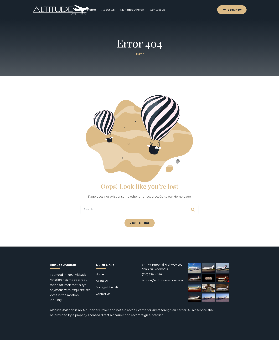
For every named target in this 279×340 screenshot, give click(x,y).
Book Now (234, 9)
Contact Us (157, 9)
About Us (108, 9)
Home (91, 9)
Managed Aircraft (132, 9)
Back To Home (139, 222)
